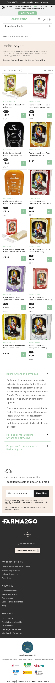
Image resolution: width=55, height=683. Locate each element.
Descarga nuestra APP (11, 629)
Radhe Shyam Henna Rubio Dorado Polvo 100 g (39, 154)
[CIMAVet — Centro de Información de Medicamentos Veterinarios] (39, 665)
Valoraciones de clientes (12, 602)
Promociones (7, 598)
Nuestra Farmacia (10, 594)
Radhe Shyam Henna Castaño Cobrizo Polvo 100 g (40, 298)
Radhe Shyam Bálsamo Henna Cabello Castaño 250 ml (14, 202)
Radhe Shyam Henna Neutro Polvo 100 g (14, 106)
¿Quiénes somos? (9, 591)
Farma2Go (6, 37)
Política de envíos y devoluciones (16, 567)
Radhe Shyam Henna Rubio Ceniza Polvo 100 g (39, 250)
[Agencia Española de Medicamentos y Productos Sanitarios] (16, 665)
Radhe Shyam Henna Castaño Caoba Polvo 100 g (40, 202)
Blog (4, 606)
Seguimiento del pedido (12, 622)
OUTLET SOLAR (27, 13)
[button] (33, 19)
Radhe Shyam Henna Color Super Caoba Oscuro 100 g (39, 106)
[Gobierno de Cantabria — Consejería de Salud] (39, 672)
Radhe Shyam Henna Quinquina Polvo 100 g (38, 347)
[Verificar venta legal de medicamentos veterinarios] (16, 672)
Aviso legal (6, 578)
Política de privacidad (11, 570)
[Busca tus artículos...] (50, 26)
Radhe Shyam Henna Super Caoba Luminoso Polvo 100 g (14, 250)
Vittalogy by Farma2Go (12, 633)
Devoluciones (7, 626)
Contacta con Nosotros (26, 551)
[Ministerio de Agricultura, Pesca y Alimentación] (27, 672)
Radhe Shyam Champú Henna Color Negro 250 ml (13, 154)
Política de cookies (10, 574)
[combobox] (27, 26)
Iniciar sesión (7, 618)
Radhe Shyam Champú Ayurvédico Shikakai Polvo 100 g (13, 298)
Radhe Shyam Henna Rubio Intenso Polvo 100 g (14, 347)
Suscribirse (41, 493)
